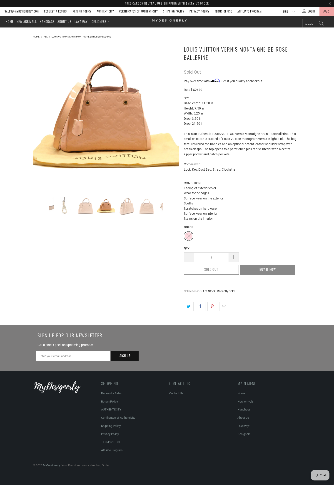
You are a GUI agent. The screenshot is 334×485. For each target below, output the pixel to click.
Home (10, 21)
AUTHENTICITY (105, 11)
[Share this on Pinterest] (212, 306)
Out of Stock (207, 291)
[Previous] (41, 117)
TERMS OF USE (223, 11)
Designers (99, 21)
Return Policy (82, 11)
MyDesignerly (51, 465)
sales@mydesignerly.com (22, 11)
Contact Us (176, 393)
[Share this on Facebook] (200, 306)
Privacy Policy (199, 11)
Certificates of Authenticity (138, 11)
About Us (64, 21)
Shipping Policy (173, 11)
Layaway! (82, 21)
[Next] (171, 117)
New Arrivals (27, 21)
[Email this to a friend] (224, 306)
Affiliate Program (249, 11)
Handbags (47, 21)
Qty (186, 248)
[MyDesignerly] (169, 20)
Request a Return (55, 11)
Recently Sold (225, 291)
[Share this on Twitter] (189, 306)
